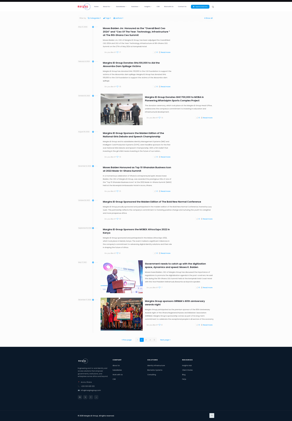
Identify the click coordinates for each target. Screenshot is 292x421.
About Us (116, 365)
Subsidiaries (117, 370)
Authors (118, 18)
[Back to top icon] (211, 415)
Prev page (127, 340)
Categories (94, 18)
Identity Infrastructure (156, 365)
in (80, 397)
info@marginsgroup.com (91, 390)
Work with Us (118, 374)
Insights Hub (187, 365)
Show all (209, 18)
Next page (164, 340)
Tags (107, 18)
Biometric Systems (154, 370)
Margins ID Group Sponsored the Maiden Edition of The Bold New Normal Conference (152, 201)
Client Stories (187, 370)
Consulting (151, 374)
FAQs (184, 379)
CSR (114, 379)
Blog (183, 374)
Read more (165, 52)
